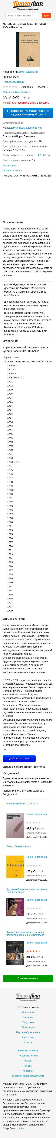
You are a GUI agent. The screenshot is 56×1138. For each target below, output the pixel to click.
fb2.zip (46, 155)
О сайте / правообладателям (28, 1076)
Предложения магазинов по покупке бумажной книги (28, 112)
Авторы (28, 1065)
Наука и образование (28, 1032)
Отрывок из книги (12, 170)
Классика (28, 1017)
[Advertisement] (28, 199)
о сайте (20, 1128)
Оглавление (9, 165)
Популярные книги (28, 1055)
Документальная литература (26, 127)
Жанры (28, 1060)
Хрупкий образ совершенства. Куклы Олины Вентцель (26, 890)
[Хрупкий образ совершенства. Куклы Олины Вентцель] (15, 911)
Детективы (28, 1012)
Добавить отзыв (19, 758)
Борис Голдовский (27, 72)
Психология (28, 1027)
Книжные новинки (28, 1050)
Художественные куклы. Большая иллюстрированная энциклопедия (25, 933)
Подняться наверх (28, 978)
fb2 (39, 155)
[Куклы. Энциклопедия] (15, 869)
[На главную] (28, 5)
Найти (46, 16)
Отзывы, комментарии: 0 (16, 92)
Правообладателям (13, 82)
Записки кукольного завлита (22, 803)
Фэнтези (28, 1042)
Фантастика (28, 1037)
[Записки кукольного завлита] (15, 826)
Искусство (28, 1022)
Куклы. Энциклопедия (18, 846)
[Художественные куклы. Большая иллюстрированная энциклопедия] (15, 954)
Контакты (28, 1071)
